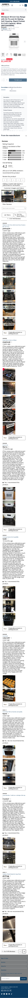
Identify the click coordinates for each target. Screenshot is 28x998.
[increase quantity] (4, 79)
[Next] (25, 41)
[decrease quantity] (4, 81)
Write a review (16, 27)
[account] (20, 5)
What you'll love (5, 65)
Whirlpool (5, 28)
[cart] (22, 5)
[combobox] (14, 10)
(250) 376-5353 (16, 1)
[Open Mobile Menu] (26, 5)
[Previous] (3, 41)
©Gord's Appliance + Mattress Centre (8, 986)
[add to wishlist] (6, 80)
